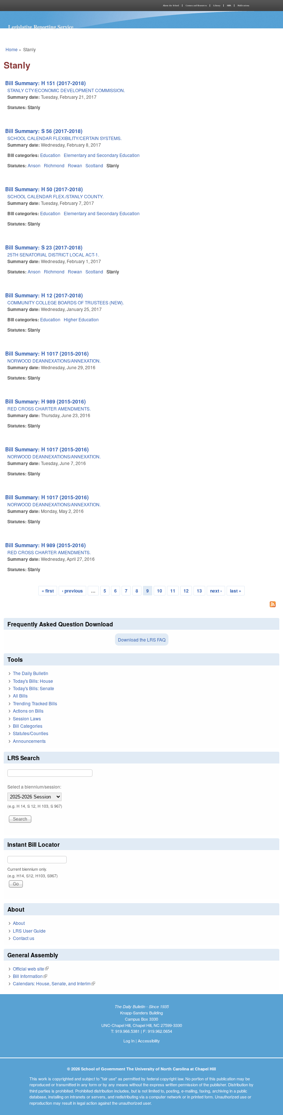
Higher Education (81, 319)
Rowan (75, 165)
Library (216, 5)
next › (216, 590)
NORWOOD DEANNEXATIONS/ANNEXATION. (54, 360)
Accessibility (149, 1041)
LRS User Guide (29, 930)
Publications (243, 5)
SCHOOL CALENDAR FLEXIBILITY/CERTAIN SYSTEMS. (64, 138)
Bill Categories (27, 726)
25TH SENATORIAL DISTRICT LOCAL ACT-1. (53, 254)
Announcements (29, 741)
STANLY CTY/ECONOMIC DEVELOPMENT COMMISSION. (66, 90)
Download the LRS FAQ (141, 639)
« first (48, 590)
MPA (229, 5)
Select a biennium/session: (34, 786)
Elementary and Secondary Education (102, 155)
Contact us (23, 938)
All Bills (20, 695)
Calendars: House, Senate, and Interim (54, 983)
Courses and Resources (196, 5)
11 (172, 590)
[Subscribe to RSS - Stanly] (141, 605)
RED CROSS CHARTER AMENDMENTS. (49, 408)
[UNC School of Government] (71, 5)
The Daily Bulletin (30, 673)
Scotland (94, 165)
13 (199, 590)
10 (159, 590)
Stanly (34, 107)
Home (12, 49)
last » (235, 590)
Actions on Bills (28, 710)
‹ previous (72, 590)
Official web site (31, 968)
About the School (171, 5)
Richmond (54, 165)
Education (50, 155)
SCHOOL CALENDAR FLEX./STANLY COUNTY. (55, 196)
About (19, 923)
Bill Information (30, 976)
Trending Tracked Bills (35, 703)
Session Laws (27, 718)
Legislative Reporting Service (40, 27)
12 (186, 590)
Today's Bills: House (33, 681)
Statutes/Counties (30, 733)
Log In (128, 1041)
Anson (34, 165)
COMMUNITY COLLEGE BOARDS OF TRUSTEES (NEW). (65, 302)
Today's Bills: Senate (33, 688)
